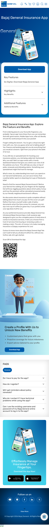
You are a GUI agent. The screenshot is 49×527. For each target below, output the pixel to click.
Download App (24, 69)
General (7, 370)
